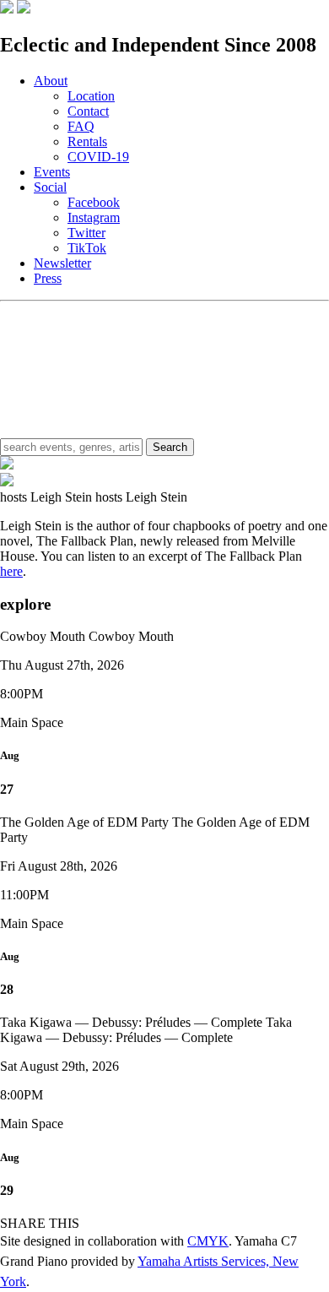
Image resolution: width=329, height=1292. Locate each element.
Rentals (87, 141)
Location (91, 96)
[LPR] (6, 9)
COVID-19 (98, 156)
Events (52, 172)
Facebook (93, 202)
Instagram (93, 217)
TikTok (86, 248)
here (11, 571)
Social (50, 187)
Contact (88, 111)
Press (48, 278)
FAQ (80, 126)
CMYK (208, 1241)
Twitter (86, 232)
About (50, 80)
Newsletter (62, 263)
